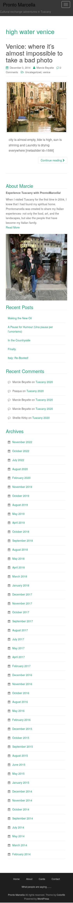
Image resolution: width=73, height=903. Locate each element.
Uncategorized (33, 72)
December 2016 (22, 675)
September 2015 (22, 746)
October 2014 (20, 809)
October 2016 (20, 693)
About (29, 879)
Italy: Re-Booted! (18, 358)
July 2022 (18, 460)
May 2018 (18, 558)
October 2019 (20, 496)
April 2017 (18, 657)
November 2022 (22, 442)
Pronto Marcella (16, 894)
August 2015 (20, 755)
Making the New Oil (20, 318)
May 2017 (18, 648)
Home (16, 879)
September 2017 (22, 621)
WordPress (43, 898)
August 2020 (20, 469)
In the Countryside (19, 340)
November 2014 (22, 800)
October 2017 (20, 612)
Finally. (12, 349)
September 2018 (22, 540)
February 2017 (21, 666)
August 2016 (20, 702)
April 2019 (18, 522)
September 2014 (22, 818)
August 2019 (20, 505)
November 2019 (22, 487)
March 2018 (19, 576)
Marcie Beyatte (45, 67)
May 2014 (18, 836)
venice (46, 72)
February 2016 (21, 720)
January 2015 (20, 782)
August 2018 (20, 549)
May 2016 (18, 711)
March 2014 (19, 845)
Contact (56, 879)
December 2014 (22, 791)
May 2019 (18, 514)
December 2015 (22, 729)
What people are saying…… (36, 886)
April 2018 (18, 567)
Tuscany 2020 (44, 382)
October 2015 (20, 738)
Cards (42, 879)
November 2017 (22, 603)
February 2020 (21, 478)
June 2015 (18, 764)
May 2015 (18, 773)
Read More (13, 227)
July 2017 (18, 639)
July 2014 (18, 827)
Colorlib (61, 894)
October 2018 (20, 531)
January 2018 (20, 585)
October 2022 (20, 451)
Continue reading (52, 160)
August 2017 (20, 630)
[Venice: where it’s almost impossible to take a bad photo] (36, 107)
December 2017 (22, 594)
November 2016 (22, 684)
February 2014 (21, 854)
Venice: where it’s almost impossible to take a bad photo (34, 52)
